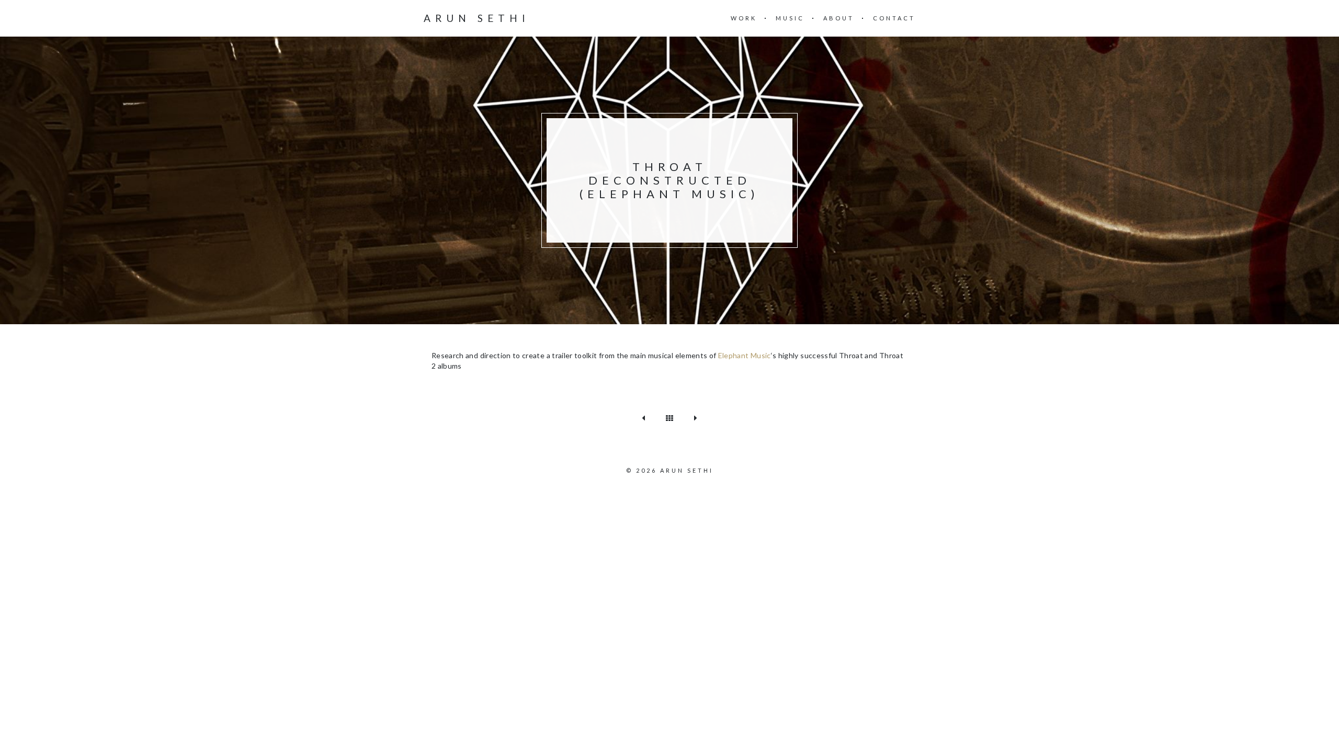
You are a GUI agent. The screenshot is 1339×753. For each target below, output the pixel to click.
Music (790, 18)
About (838, 18)
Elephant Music (744, 355)
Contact (894, 18)
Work (744, 18)
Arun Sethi (477, 18)
